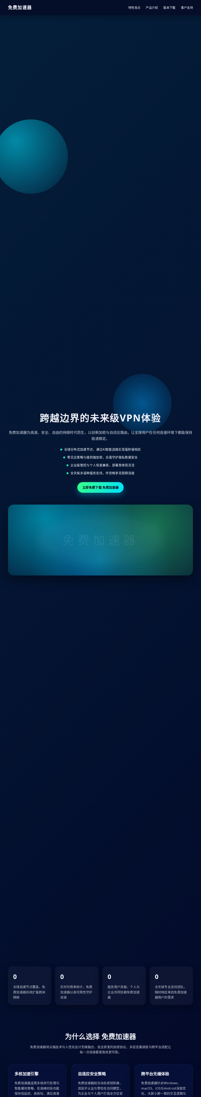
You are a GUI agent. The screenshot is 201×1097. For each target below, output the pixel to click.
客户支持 (187, 7)
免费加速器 (20, 7)
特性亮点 (134, 7)
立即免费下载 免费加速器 (100, 487)
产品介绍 (152, 7)
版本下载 (169, 7)
